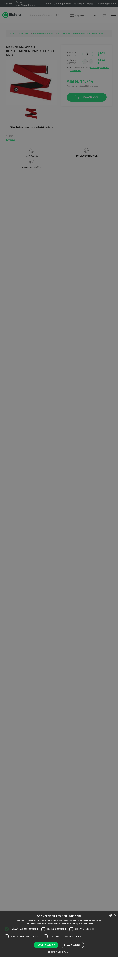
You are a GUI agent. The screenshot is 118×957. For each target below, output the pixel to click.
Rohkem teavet (87, 923)
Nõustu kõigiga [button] (46, 945)
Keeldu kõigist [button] (72, 945)
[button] (59, 951)
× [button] (114, 915)
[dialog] (59, 478)
